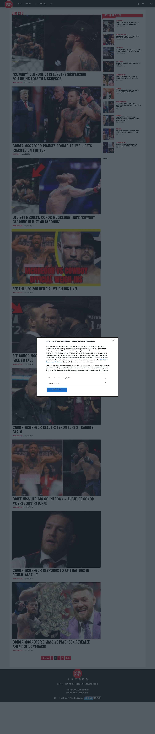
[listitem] (77, 378)
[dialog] (77, 367)
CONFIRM (57, 389)
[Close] (114, 342)
